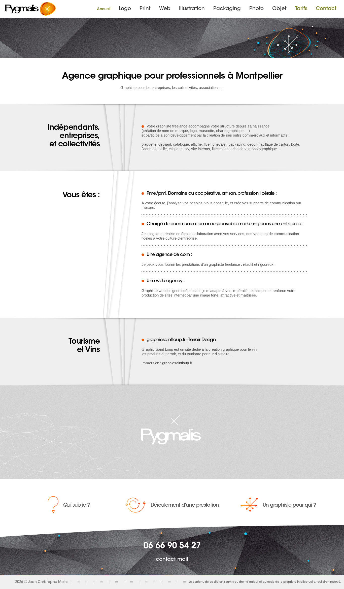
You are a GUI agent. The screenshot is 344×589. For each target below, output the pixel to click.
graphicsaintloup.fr (177, 363)
